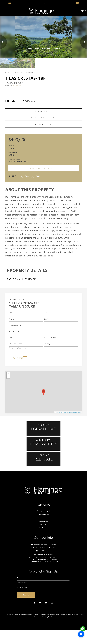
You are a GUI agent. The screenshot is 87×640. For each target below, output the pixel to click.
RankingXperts (47, 617)
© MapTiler (62, 412)
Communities (43, 514)
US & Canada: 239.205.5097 (45, 547)
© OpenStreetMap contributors (73, 412)
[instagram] (52, 603)
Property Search (43, 511)
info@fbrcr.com (45, 551)
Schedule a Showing (43, 118)
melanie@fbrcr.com (45, 554)
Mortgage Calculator (43, 168)
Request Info (43, 111)
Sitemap (64, 614)
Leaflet (56, 412)
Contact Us (43, 528)
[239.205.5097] (43, 2)
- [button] (8, 376)
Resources (43, 521)
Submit (18, 358)
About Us (43, 524)
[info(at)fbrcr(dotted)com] (77, 3)
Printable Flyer (43, 125)
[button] (81, 634)
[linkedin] (46, 603)
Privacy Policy (55, 614)
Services (43, 518)
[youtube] (40, 603)
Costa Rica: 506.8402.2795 (45, 544)
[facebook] (34, 603)
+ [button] (8, 373)
